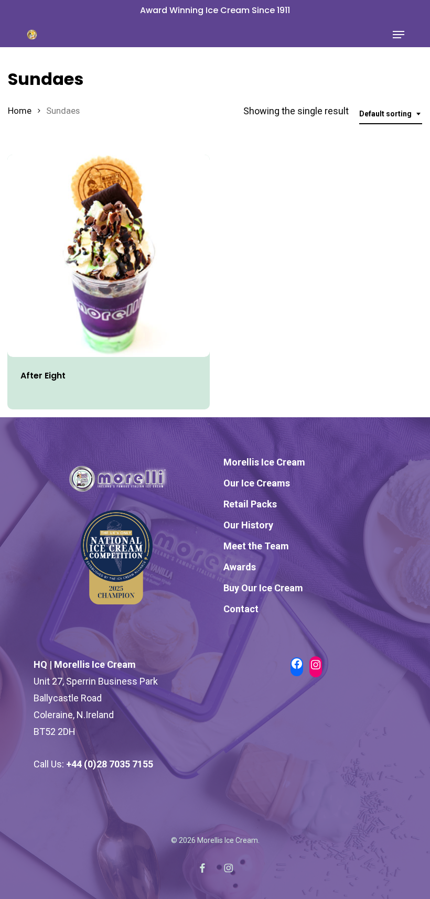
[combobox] (390, 114)
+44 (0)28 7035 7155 (109, 764)
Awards (239, 566)
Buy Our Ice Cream (263, 587)
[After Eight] (108, 256)
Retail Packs (250, 504)
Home (19, 111)
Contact (241, 608)
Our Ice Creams (256, 483)
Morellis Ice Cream (264, 462)
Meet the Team (256, 545)
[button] (398, 34)
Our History (248, 524)
